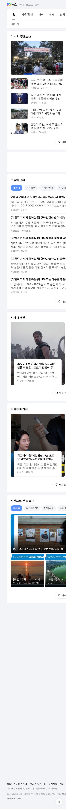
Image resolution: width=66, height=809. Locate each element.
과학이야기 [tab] (47, 187)
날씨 (37, 4)
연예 (21, 4)
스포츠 (29, 4)
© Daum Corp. (14, 798)
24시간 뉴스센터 (38, 784)
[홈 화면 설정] (59, 802)
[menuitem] (14, 14)
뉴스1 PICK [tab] (32, 508)
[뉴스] (14, 4)
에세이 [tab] (16, 187)
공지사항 (53, 784)
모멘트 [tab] (16, 508)
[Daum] (9, 4)
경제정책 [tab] (30, 187)
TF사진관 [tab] (49, 508)
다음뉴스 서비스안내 (17, 784)
